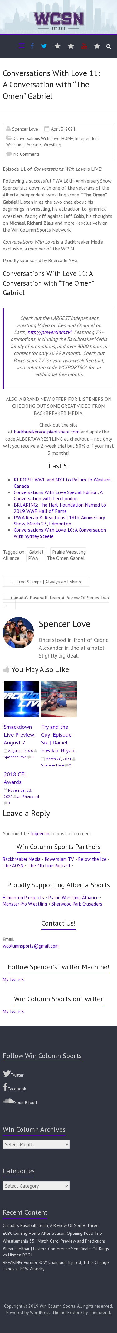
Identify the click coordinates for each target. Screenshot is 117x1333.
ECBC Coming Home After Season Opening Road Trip (52, 1233)
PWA (33, 558)
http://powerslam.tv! (49, 332)
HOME (67, 138)
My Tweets (13, 979)
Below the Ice (92, 859)
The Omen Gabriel (66, 558)
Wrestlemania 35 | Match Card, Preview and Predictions (54, 1241)
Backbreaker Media (22, 859)
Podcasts (34, 145)
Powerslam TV (59, 859)
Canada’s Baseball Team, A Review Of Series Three (51, 1225)
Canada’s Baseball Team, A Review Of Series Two (56, 601)
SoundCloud (25, 1102)
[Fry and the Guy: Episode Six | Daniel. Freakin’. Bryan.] (59, 684)
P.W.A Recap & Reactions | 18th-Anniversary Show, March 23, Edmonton (59, 520)
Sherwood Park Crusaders (76, 904)
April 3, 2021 (63, 129)
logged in (39, 833)
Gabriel (36, 552)
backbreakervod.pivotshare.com (47, 431)
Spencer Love (25, 129)
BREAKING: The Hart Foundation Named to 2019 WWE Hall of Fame (60, 508)
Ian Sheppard (27, 796)
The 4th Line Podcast (49, 865)
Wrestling (52, 145)
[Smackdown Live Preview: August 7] (21, 684)
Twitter (17, 1075)
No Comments (26, 154)
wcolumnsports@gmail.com (31, 946)
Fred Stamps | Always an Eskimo (46, 582)
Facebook (17, 1089)
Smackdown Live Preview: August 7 (19, 734)
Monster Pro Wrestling (25, 904)
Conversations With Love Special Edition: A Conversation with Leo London (58, 495)
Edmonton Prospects (23, 897)
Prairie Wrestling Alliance (73, 897)
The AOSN (13, 865)
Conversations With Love (37, 138)
